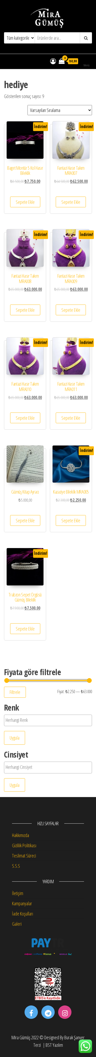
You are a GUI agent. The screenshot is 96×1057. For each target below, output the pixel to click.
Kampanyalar (22, 903)
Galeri (17, 924)
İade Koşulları (22, 913)
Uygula (14, 737)
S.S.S (16, 866)
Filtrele (15, 692)
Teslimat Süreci (24, 855)
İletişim (17, 893)
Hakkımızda (20, 835)
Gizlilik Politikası (24, 845)
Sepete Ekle (25, 202)
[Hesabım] (53, 61)
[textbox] (43, 720)
